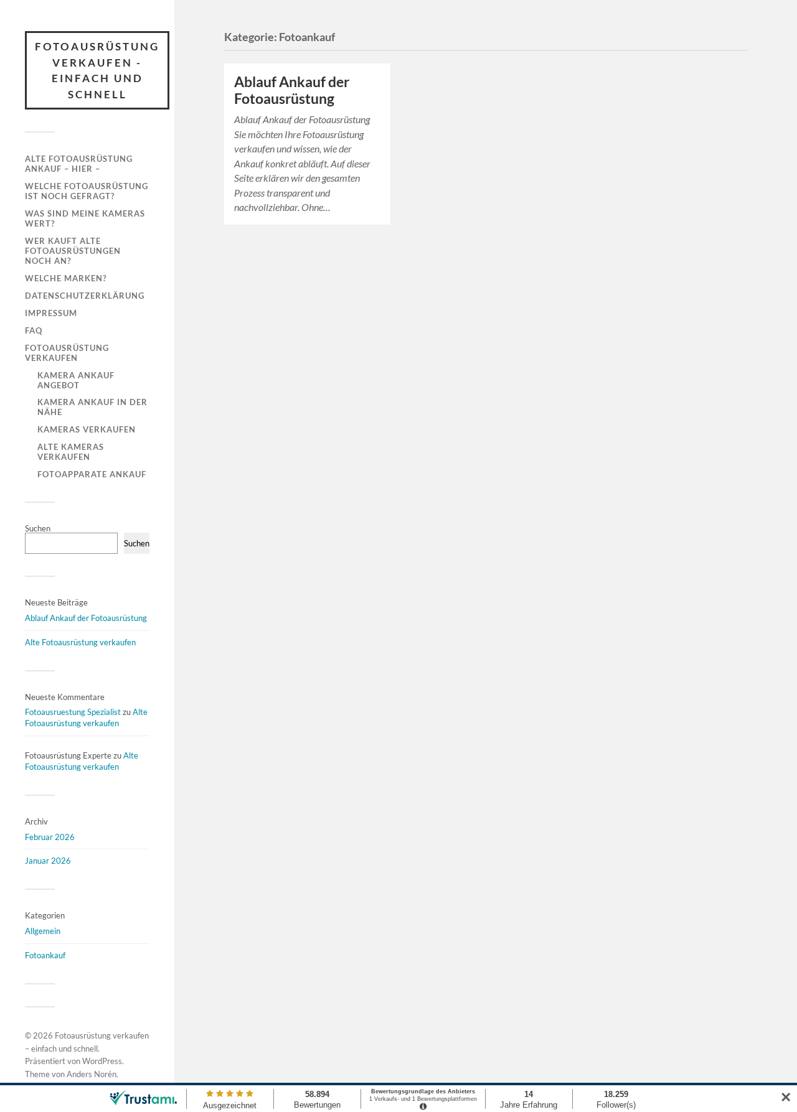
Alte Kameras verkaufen (70, 452)
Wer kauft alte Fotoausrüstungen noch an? (73, 251)
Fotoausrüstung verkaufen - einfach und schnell (97, 70)
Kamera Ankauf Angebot (76, 380)
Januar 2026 (48, 861)
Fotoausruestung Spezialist (73, 712)
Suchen (37, 528)
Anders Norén (91, 1074)
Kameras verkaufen (86, 429)
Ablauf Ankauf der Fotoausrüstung (86, 618)
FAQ (33, 330)
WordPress (102, 1061)
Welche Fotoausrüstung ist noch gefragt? (86, 191)
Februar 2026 (50, 837)
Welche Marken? (65, 278)
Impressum (51, 313)
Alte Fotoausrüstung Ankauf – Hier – (79, 164)
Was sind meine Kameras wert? (85, 218)
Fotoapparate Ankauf (91, 474)
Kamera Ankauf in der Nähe (92, 407)
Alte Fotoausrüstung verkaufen (80, 642)
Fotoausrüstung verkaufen (67, 353)
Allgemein (42, 931)
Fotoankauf (45, 955)
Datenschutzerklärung (84, 296)
